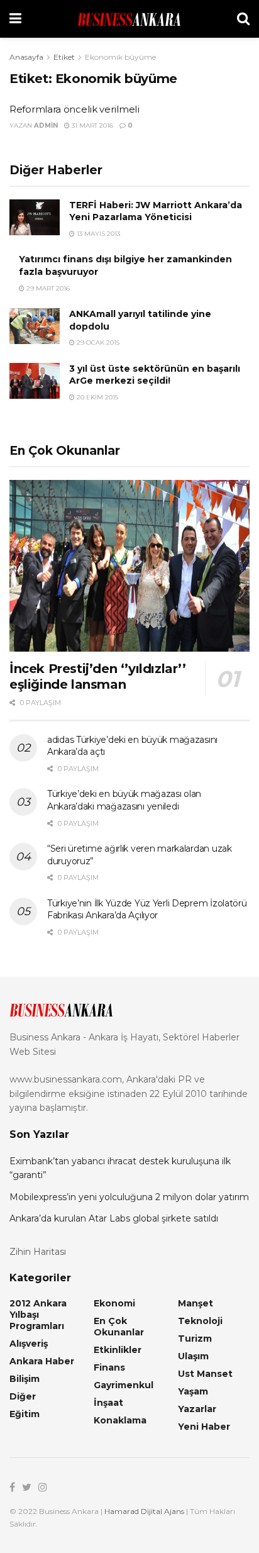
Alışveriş (28, 1343)
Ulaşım (193, 1356)
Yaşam (193, 1391)
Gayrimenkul (123, 1385)
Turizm (195, 1338)
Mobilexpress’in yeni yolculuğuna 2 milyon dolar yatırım (129, 1197)
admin (46, 125)
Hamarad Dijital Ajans (144, 1511)
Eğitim (24, 1414)
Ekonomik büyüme (120, 57)
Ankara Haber (41, 1361)
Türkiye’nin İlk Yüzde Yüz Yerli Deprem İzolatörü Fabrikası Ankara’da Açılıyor (147, 909)
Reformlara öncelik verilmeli (74, 109)
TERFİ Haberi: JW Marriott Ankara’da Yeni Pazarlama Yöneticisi (155, 211)
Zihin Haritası (37, 1251)
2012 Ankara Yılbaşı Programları (38, 1315)
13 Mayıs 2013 (97, 234)
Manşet (195, 1303)
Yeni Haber (204, 1426)
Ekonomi (114, 1303)
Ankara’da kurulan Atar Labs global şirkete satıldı (113, 1218)
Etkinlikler (117, 1349)
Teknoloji (200, 1321)
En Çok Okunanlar (119, 1326)
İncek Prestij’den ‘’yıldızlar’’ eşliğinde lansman (97, 676)
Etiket (64, 57)
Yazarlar (197, 1409)
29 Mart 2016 (47, 288)
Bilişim (24, 1378)
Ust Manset (205, 1373)
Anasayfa (26, 57)
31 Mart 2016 (91, 125)
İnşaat (108, 1402)
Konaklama (120, 1420)
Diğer (22, 1396)
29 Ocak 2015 (97, 342)
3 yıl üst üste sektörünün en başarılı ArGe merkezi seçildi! (154, 375)
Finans (109, 1367)
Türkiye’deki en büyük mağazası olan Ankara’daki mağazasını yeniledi (124, 800)
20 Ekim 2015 (96, 397)
